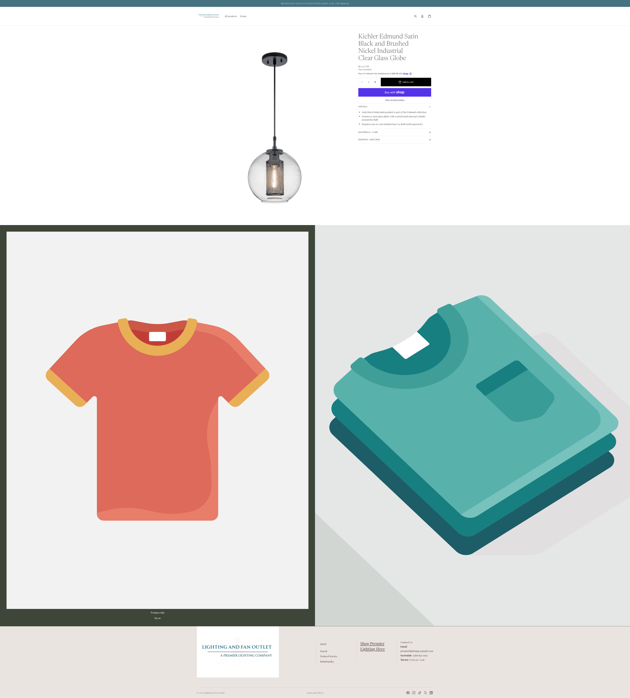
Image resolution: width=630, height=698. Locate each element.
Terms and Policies (315, 692)
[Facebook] (408, 693)
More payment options (394, 99)
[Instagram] (414, 693)
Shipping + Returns (369, 140)
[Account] (422, 16)
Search (323, 651)
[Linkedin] (431, 693)
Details (362, 107)
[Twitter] (425, 693)
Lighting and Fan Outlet (214, 692)
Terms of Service (328, 656)
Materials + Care (368, 132)
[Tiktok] (420, 693)
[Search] (415, 16)
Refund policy (327, 661)
